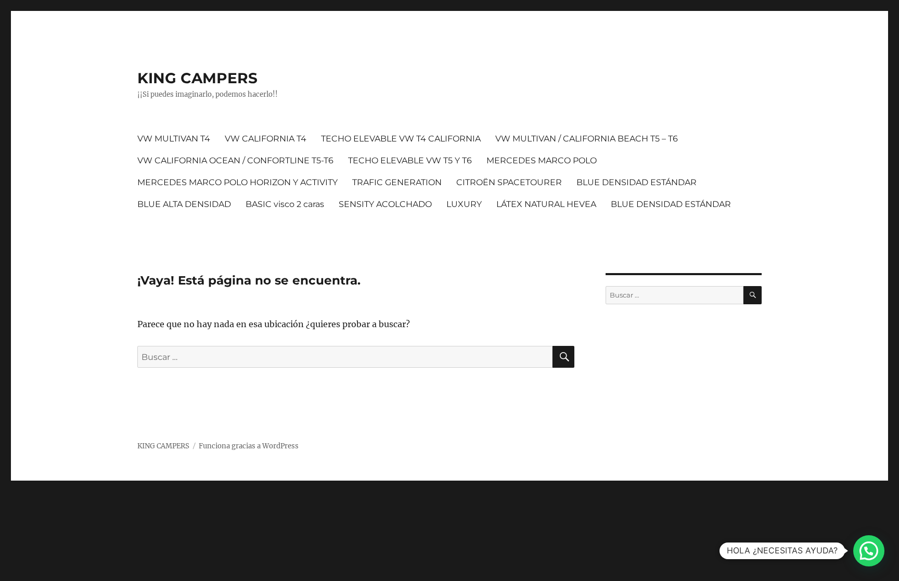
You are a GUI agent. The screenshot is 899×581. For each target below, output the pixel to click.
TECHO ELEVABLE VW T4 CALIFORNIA (401, 139)
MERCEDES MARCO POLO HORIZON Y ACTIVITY (237, 182)
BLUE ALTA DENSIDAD (184, 204)
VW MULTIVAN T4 (173, 139)
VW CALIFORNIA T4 (265, 139)
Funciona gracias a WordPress (249, 446)
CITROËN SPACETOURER (509, 182)
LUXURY (464, 204)
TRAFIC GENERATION (397, 182)
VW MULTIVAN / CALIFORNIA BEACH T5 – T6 (586, 139)
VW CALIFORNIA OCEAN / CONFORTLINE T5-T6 (235, 160)
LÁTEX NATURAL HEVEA (546, 204)
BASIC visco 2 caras (285, 204)
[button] (868, 550)
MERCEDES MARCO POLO (541, 160)
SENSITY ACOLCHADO (385, 204)
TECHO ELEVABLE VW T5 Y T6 (410, 160)
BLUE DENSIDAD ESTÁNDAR (636, 182)
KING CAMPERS (197, 78)
